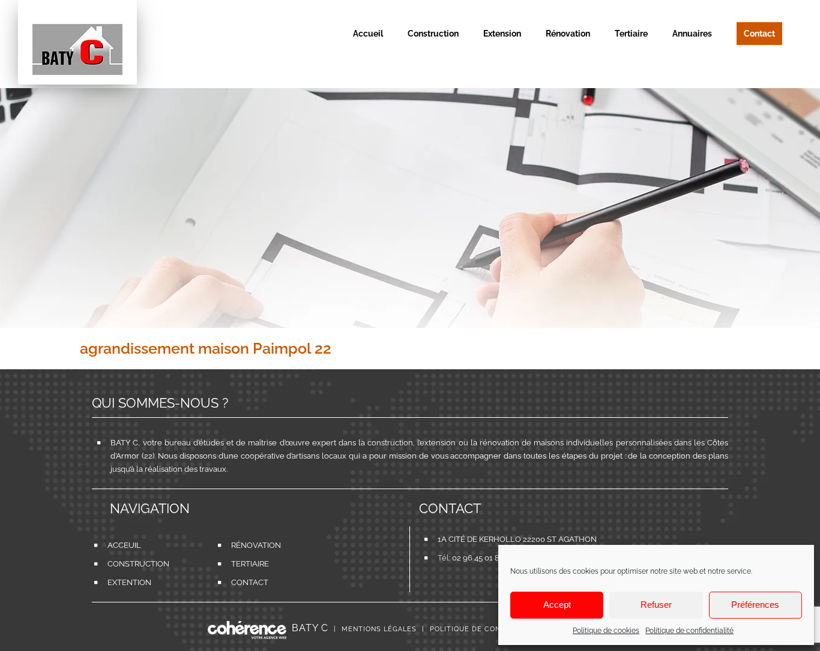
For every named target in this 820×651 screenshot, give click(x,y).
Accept (557, 604)
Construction (125, 563)
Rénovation (249, 545)
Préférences (755, 604)
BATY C (310, 628)
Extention (125, 582)
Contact (249, 582)
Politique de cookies (606, 630)
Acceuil (124, 545)
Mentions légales (379, 629)
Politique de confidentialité (689, 630)
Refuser (656, 604)
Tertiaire (249, 563)
